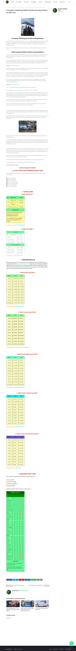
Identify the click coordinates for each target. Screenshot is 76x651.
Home (50, 649)
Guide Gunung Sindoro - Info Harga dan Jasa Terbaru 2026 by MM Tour (13, 609)
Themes (12, 649)
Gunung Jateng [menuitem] (48, 1)
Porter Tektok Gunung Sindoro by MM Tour (41, 609)
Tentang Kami (55, 649)
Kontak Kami (61, 649)
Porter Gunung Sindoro (15, 65)
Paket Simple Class (19, 426)
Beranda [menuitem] (12, 1)
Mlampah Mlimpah (19, 649)
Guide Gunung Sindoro (18, 255)
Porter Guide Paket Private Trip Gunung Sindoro (17, 7)
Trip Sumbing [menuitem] (18, 1)
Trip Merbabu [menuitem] (33, 1)
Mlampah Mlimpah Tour (23, 590)
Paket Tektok (18, 468)
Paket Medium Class (20, 387)
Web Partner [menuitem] (62, 1)
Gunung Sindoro (26, 41)
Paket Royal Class (19, 306)
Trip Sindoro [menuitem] (26, 1)
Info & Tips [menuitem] (55, 1)
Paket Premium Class (15, 84)
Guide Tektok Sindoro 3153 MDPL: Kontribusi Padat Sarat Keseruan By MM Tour (27, 609)
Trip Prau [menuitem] (40, 1)
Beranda (7, 7)
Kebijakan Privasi (68, 649)
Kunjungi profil (60, 11)
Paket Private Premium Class (22, 347)
